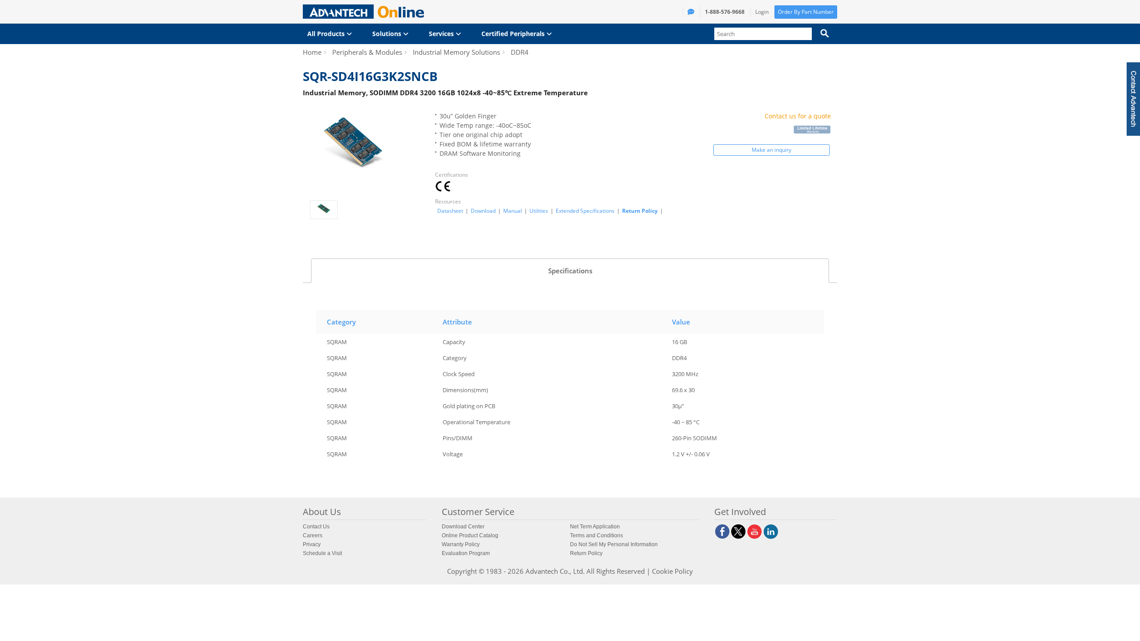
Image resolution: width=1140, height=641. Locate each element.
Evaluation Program (466, 553)
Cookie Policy (672, 571)
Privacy (312, 544)
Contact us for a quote (798, 116)
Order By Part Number (806, 12)
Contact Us (316, 526)
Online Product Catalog (470, 535)
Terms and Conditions (596, 535)
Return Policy (640, 211)
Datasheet (450, 211)
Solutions (387, 33)
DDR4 (520, 52)
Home (312, 52)
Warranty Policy (461, 544)
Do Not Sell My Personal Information (614, 544)
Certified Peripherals (513, 33)
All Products (326, 33)
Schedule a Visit (322, 553)
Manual (512, 211)
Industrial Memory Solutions (456, 52)
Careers (312, 535)
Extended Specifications (585, 211)
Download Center (463, 526)
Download (483, 211)
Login (762, 12)
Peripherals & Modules (367, 52)
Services (442, 33)
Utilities (538, 211)
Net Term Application (595, 526)
